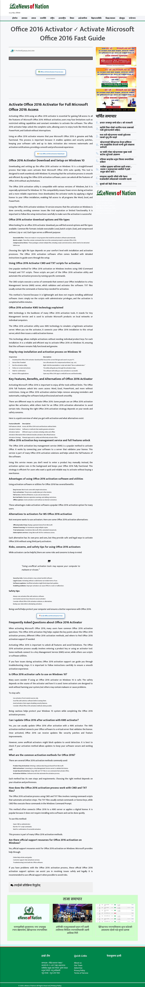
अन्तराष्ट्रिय (62, 18)
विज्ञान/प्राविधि (96, 18)
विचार (72, 18)
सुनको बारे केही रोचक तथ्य (110, 184)
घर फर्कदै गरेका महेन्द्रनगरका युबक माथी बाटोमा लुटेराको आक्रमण (116, 153)
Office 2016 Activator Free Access (51, 72)
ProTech (19, 50)
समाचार (24, 18)
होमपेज (14, 18)
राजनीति (43, 18)
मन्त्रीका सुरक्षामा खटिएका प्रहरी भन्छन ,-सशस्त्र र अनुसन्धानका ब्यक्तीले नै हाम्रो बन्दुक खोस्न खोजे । (116, 169)
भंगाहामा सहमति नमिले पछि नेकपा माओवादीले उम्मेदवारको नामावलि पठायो (116, 177)
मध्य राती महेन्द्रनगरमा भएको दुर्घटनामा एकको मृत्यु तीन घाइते (115, 136)
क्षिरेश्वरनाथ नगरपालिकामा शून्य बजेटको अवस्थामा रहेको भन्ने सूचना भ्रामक (115, 928)
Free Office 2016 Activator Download (51, 154)
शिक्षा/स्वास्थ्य (110, 18)
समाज (33, 18)
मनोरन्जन (132, 18)
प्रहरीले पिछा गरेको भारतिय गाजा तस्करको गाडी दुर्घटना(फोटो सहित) (117, 128)
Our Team (78, 965)
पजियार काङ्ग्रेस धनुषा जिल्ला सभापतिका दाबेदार (117, 160)
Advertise (78, 968)
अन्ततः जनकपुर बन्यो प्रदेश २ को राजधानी (116, 123)
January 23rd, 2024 (28, 50)
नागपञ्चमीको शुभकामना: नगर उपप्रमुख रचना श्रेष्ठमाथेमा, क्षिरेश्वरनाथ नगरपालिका (29, 928)
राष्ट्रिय (52, 18)
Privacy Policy (79, 970)
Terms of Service (81, 973)
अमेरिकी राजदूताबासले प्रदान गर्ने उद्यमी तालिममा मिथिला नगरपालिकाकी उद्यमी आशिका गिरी (72, 930)
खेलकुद (122, 18)
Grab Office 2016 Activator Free (52, 615)
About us (78, 962)
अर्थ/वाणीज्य (82, 18)
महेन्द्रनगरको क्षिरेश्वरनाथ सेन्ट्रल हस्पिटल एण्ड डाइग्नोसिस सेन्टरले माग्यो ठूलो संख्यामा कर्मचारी (117, 145)
